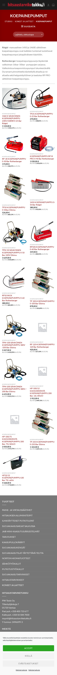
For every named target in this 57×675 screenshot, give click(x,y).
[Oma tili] (48, 5)
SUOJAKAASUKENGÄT (13, 547)
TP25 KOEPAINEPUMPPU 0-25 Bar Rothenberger (41, 115)
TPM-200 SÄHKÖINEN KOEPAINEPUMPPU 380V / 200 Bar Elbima (14, 389)
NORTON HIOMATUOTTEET (16, 558)
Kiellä (28, 656)
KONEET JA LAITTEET (24, 21)
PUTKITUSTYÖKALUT (13, 569)
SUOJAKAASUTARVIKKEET (15, 574)
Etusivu (8, 21)
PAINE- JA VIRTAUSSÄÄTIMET (17, 510)
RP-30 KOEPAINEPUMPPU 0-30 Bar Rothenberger (14, 160)
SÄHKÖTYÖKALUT (11, 563)
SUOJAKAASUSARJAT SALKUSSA (18, 526)
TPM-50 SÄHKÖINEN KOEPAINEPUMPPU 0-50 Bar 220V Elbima (13, 252)
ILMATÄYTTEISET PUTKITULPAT (18, 520)
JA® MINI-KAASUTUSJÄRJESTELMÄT (21, 531)
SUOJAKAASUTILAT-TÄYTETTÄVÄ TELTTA (22, 553)
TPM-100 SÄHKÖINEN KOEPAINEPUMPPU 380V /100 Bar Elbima (13, 345)
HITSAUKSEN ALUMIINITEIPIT (17, 515)
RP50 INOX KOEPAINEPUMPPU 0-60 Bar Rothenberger (13, 297)
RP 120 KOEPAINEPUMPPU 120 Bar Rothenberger (42, 345)
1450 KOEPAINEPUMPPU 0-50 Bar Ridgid (42, 203)
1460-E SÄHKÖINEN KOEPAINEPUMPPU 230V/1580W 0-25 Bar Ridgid (12, 120)
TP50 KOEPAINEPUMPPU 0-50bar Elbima (13, 208)
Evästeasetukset (28, 663)
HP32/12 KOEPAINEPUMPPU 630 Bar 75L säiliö (13, 477)
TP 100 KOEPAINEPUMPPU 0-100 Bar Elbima (42, 302)
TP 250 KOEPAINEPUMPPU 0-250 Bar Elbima (42, 443)
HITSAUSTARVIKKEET (13, 579)
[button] (3, 4)
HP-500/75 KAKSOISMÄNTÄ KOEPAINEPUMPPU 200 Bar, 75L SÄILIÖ (13, 440)
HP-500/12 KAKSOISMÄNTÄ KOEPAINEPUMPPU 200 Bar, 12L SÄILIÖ (41, 392)
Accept (28, 648)
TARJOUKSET (9, 536)
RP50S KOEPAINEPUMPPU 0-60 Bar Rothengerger (42, 248)
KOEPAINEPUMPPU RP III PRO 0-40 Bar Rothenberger (42, 157)
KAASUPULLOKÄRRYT (13, 542)
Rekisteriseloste (21, 670)
